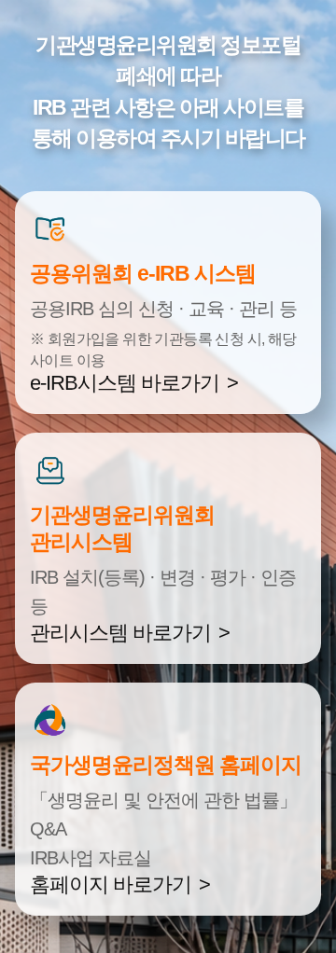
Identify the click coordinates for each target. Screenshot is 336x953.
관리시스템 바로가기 (120, 632)
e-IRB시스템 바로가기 (124, 382)
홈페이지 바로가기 (110, 884)
